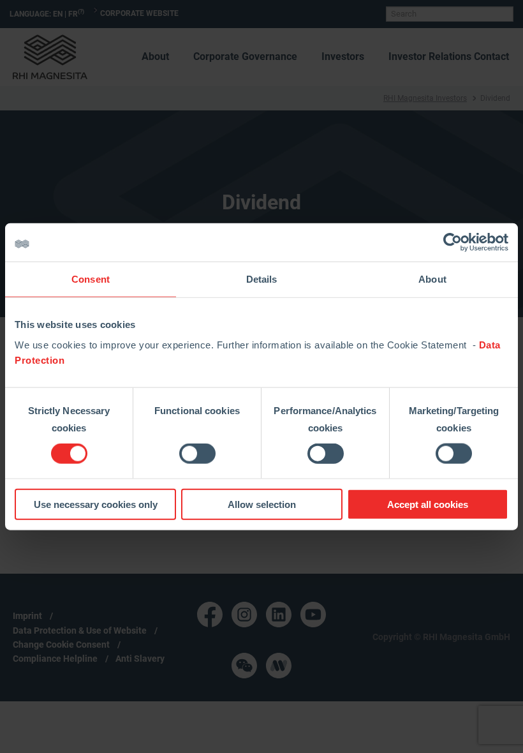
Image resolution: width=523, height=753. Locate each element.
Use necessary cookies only (96, 503)
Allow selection (262, 503)
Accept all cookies (427, 503)
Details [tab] (261, 279)
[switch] (197, 454)
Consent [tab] (90, 279)
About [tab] (432, 279)
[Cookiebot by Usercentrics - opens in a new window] (452, 242)
